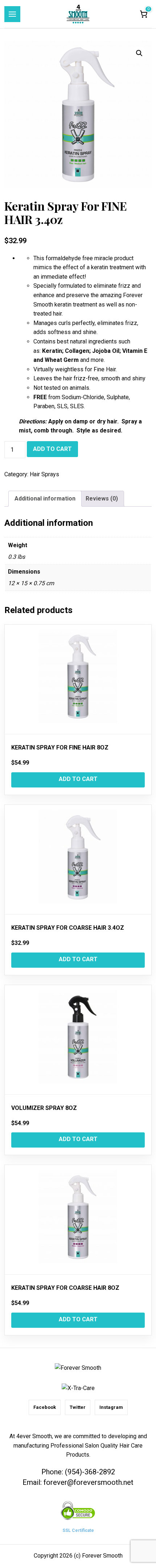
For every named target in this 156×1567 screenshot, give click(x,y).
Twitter (78, 1407)
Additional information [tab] (45, 498)
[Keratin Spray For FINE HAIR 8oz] (78, 679)
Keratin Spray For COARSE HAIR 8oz (65, 1287)
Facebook (44, 1407)
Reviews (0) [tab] (102, 498)
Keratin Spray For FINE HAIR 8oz (59, 747)
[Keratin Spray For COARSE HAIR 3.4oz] (78, 860)
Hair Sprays (44, 474)
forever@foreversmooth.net (89, 1482)
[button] (139, 53)
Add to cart (52, 448)
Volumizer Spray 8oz (44, 1107)
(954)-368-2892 (90, 1471)
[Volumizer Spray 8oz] (78, 1040)
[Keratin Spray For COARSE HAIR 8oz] (78, 1220)
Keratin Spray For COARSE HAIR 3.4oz (67, 927)
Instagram (111, 1407)
